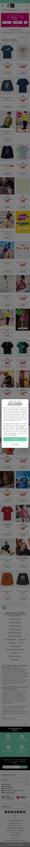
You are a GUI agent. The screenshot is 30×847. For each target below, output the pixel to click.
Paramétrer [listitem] (15, 444)
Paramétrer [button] (21, 426)
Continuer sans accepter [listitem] (15, 401)
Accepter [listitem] (15, 439)
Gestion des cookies (11, 434)
